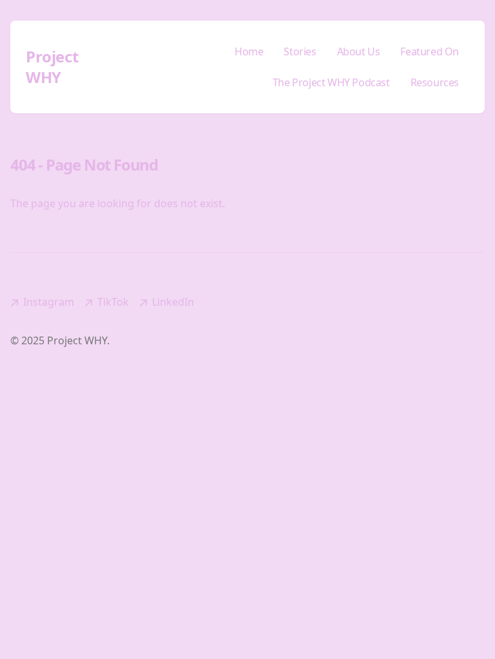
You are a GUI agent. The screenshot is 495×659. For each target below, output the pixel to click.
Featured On (429, 51)
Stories (300, 51)
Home (249, 51)
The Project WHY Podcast (331, 82)
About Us (358, 51)
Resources (435, 82)
